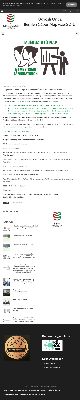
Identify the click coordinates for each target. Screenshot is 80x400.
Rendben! (71, 4)
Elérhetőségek (54, 390)
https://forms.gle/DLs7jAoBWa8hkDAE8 (16, 131)
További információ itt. (12, 6)
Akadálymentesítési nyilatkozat (33, 394)
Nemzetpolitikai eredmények (15, 390)
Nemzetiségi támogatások (15, 86)
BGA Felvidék (50, 363)
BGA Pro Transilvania (53, 368)
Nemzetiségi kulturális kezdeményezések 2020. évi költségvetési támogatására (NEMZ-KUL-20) (40, 108)
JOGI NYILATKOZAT (11, 394)
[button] (1, 11)
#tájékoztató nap (17, 203)
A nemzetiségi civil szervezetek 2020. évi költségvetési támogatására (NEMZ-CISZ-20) (37, 105)
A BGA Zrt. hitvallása (37, 390)
